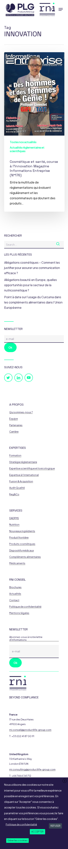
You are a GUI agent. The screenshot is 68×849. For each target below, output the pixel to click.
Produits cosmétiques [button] (22, 544)
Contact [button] (14, 600)
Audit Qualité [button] (17, 487)
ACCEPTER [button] (37, 831)
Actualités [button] (15, 593)
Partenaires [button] (15, 425)
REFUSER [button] (55, 825)
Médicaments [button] (17, 563)
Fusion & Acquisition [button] (21, 481)
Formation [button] (15, 455)
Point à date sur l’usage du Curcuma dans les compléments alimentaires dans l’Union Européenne (33, 302)
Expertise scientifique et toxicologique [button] (32, 468)
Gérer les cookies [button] (17, 840)
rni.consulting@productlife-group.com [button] (32, 769)
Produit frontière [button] (19, 537)
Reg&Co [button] (14, 494)
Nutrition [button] (14, 524)
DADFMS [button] (14, 518)
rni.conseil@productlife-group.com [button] (30, 729)
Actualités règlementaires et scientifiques (27, 149)
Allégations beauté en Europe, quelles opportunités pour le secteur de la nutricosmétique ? (30, 285)
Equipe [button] (13, 418)
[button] (61, 9)
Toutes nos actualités (23, 142)
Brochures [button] (15, 587)
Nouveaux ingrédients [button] (22, 531)
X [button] (64, 781)
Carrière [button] (14, 431)
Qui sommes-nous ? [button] (21, 412)
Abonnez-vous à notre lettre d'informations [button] (25, 638)
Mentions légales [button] (19, 613)
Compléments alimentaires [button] (25, 556)
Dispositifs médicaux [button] (21, 550)
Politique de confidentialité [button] (25, 606)
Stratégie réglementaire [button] (23, 462)
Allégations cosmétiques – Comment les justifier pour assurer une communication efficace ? (32, 267)
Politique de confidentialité (21, 824)
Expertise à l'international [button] (24, 475)
